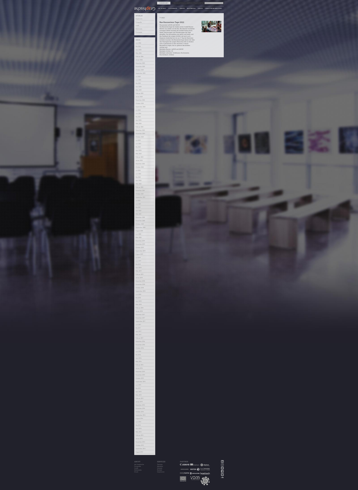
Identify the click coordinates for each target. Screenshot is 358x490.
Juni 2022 (138, 174)
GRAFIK (182, 8)
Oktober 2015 (140, 378)
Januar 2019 (139, 277)
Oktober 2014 (140, 412)
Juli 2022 (138, 170)
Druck (136, 472)
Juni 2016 (138, 351)
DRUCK (200, 8)
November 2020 (140, 220)
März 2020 (138, 237)
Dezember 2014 (140, 405)
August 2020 (139, 231)
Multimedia (139, 29)
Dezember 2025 (140, 63)
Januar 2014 (139, 438)
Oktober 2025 (140, 70)
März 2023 (138, 153)
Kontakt (159, 470)
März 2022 (138, 184)
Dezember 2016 (140, 341)
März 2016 (138, 361)
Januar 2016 (139, 368)
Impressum (160, 472)
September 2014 (140, 415)
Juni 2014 (138, 422)
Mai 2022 (138, 177)
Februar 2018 (139, 308)
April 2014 (138, 428)
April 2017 (138, 331)
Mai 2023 (138, 147)
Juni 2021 (138, 204)
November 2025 (140, 66)
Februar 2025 (139, 93)
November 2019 (140, 244)
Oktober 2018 (140, 288)
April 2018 (138, 301)
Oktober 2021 (140, 194)
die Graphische (139, 464)
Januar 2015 (139, 401)
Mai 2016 (138, 355)
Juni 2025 (138, 80)
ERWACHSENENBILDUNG (213, 8)
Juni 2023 (138, 143)
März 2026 (138, 53)
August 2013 (139, 452)
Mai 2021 (138, 207)
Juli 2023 (138, 140)
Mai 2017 (138, 328)
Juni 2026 (138, 43)
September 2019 (140, 251)
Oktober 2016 (140, 348)
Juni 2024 (138, 113)
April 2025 (138, 86)
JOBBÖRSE (189, 3)
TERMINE (175, 3)
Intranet (159, 468)
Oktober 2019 (140, 247)
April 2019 (138, 267)
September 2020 (140, 227)
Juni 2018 (138, 294)
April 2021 (138, 210)
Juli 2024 (138, 110)
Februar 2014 (139, 435)
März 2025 (138, 90)
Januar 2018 (139, 311)
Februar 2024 (139, 127)
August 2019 (139, 254)
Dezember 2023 (140, 130)
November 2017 (140, 318)
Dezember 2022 (140, 164)
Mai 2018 (138, 298)
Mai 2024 (138, 117)
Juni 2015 (138, 385)
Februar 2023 (139, 157)
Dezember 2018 (140, 281)
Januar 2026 (139, 60)
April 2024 (138, 120)
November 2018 (140, 284)
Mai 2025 (138, 83)
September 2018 (140, 291)
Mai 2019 (138, 264)
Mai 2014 (138, 425)
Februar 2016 (139, 365)
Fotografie (139, 22)
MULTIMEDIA (191, 8)
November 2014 (140, 408)
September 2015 (140, 381)
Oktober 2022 (140, 167)
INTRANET (195, 3)
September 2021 (140, 197)
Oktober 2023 (140, 137)
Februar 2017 (139, 338)
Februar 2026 (139, 56)
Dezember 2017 (140, 314)
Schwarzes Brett (163, 3)
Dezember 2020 (140, 217)
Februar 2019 (139, 274)
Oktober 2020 (140, 224)
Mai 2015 (138, 388)
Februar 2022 (139, 187)
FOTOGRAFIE (172, 8)
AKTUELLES (182, 3)
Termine (159, 464)
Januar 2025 (139, 96)
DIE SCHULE (162, 8)
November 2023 (140, 133)
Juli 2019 (138, 257)
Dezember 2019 (140, 241)
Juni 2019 (138, 261)
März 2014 (138, 432)
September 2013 (140, 448)
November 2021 (140, 190)
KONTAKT (201, 3)
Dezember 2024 (140, 100)
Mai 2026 (138, 46)
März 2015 (138, 395)
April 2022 (138, 180)
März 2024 (138, 123)
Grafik (137, 25)
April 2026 (138, 50)
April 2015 (138, 391)
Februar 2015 (139, 398)
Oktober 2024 (140, 103)
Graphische (139, 19)
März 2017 (138, 334)
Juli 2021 (138, 200)
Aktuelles (160, 466)
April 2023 (138, 150)
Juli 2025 (138, 76)
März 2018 (138, 304)
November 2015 (140, 375)
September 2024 (140, 107)
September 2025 (140, 73)
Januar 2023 (139, 160)
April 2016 (138, 358)
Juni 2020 (138, 234)
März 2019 (138, 271)
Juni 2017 (138, 324)
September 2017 (140, 321)
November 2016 (140, 345)
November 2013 (140, 442)
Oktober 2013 (140, 445)
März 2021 (138, 214)
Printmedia (139, 32)
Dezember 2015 (140, 371)
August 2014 (139, 418)
